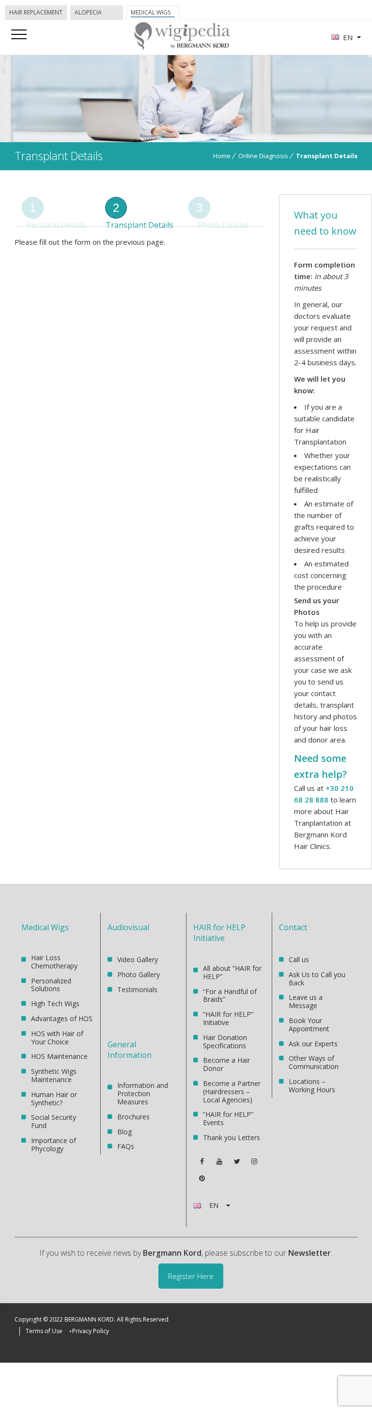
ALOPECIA (88, 12)
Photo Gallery (138, 974)
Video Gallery (137, 960)
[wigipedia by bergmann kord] (181, 46)
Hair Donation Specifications (225, 1041)
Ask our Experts (313, 1043)
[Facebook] (202, 1161)
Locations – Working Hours (312, 1085)
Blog (124, 1131)
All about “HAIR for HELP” (232, 973)
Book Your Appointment (309, 1024)
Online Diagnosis (263, 155)
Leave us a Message (306, 1001)
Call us (299, 960)
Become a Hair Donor (226, 1064)
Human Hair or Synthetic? (54, 1098)
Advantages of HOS (62, 1018)
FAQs (125, 1146)
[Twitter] (237, 1161)
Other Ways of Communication (314, 1062)
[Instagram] (254, 1161)
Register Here (191, 1276)
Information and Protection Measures (142, 1094)
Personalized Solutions (51, 985)
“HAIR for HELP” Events (228, 1118)
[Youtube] (219, 1161)
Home (222, 155)
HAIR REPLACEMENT (35, 12)
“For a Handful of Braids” (230, 995)
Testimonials (137, 989)
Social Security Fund (53, 1121)
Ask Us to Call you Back (317, 978)
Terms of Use (44, 1331)
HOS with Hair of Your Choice (57, 1037)
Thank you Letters (231, 1137)
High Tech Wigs (55, 1003)
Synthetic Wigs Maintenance (54, 1075)
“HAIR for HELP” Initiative (228, 1018)
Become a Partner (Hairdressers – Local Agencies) (232, 1091)
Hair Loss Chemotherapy (54, 962)
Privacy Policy (90, 1331)
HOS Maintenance (59, 1056)
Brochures (133, 1116)
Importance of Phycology (53, 1144)
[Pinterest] (202, 1178)
